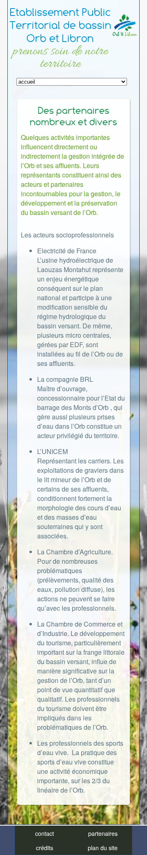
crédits (44, 847)
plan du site (103, 847)
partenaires (103, 833)
